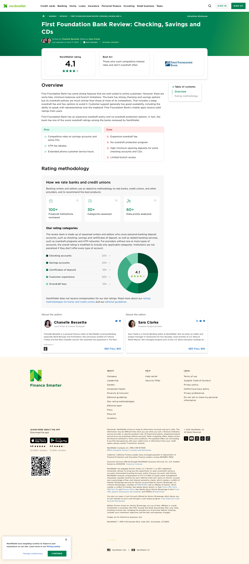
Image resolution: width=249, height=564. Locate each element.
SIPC (146, 485)
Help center (151, 376)
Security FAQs (152, 380)
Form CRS (166, 487)
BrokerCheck (158, 492)
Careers (111, 385)
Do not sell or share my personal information (201, 398)
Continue (57, 553)
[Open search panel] (209, 6)
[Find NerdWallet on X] (186, 438)
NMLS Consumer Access (117, 450)
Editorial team (114, 405)
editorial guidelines (115, 301)
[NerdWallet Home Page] (14, 6)
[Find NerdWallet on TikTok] (208, 438)
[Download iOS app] (38, 440)
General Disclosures (120, 492)
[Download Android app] (59, 440)
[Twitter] (197, 321)
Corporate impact (116, 389)
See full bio (112, 348)
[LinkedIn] (120, 321)
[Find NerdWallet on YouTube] (191, 438)
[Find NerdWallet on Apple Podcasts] (202, 438)
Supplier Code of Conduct (197, 380)
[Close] (66, 539)
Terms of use (190, 376)
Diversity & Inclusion (118, 393)
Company (112, 376)
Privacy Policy (128, 489)
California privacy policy (196, 389)
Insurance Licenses (134, 464)
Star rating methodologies (121, 401)
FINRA (140, 485)
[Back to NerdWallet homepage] (44, 16)
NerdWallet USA (119, 550)
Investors (112, 418)
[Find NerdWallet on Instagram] (197, 438)
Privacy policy (191, 385)
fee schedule (135, 492)
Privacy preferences (194, 393)
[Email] (116, 321)
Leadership (113, 380)
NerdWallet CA (143, 550)
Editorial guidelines (117, 397)
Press (110, 410)
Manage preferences (33, 553)
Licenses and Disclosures (140, 450)
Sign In (222, 6)
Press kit (111, 414)
